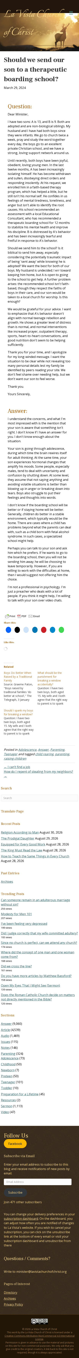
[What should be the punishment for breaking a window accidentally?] (54, 688)
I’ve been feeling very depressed (24, 924)
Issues (5, 1042)
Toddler (6, 1088)
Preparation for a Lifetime (20, 1094)
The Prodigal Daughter (17, 838)
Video (5, 1112)
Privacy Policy (13, 1304)
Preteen (6, 1076)
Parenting (57, 750)
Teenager (10, 754)
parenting (62, 754)
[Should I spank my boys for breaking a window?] (21, 722)
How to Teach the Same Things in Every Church (35, 856)
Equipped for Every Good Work (23, 844)
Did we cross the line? (16, 966)
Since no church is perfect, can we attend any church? (39, 943)
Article (5, 1030)
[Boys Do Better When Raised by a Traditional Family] (21, 686)
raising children (15, 758)
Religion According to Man (20, 832)
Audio (5, 1036)
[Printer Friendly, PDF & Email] (22, 616)
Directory (10, 1292)
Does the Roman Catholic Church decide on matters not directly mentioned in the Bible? (38, 997)
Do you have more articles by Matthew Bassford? (36, 976)
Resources (8, 1100)
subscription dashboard (21, 1218)
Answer (43, 750)
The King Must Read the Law (21, 850)
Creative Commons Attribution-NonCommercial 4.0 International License (40, 1337)
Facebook (15, 1143)
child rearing (44, 754)
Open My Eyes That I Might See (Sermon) (30, 985)
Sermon (6, 1106)
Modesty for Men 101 (16, 914)
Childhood (8, 1064)
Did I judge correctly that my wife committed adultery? (39, 933)
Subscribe (15, 1192)
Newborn (8, 1070)
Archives (7, 881)
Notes (5, 1048)
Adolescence (27, 750)
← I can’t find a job (17, 767)
